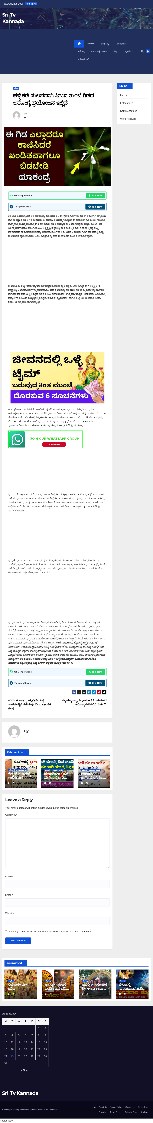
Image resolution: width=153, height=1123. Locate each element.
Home (91, 43)
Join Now (97, 195)
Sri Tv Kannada (20, 1093)
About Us (103, 1107)
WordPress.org (128, 119)
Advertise (103, 1112)
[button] (142, 51)
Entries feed (126, 103)
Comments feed (128, 111)
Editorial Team (131, 1112)
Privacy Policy (116, 1107)
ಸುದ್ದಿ (115, 51)
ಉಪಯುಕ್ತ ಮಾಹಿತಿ (99, 51)
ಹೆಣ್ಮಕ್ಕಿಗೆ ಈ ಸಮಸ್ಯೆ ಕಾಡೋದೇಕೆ (19, 776)
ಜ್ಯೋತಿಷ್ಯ (105, 43)
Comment (11, 814)
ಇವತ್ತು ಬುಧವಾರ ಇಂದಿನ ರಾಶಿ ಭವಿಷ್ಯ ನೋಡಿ (57, 988)
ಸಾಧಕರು (127, 51)
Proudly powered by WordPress (16, 1110)
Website (9, 913)
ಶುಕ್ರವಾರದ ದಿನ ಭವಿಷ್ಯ (17, 987)
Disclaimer (145, 1112)
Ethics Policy (144, 1107)
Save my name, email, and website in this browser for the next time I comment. (50, 931)
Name (9, 876)
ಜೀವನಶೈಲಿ (121, 43)
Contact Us (130, 1107)
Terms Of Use (116, 1112)
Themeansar (53, 1110)
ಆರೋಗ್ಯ (81, 51)
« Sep (24, 1070)
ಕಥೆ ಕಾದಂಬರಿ (83, 59)
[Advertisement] (38, 51)
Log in (123, 95)
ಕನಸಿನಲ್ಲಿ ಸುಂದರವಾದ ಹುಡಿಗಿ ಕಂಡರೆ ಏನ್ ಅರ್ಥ (132, 988)
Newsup (41, 1110)
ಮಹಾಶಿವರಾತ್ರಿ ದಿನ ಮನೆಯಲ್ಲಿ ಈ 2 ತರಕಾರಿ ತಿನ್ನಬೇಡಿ (56, 778)
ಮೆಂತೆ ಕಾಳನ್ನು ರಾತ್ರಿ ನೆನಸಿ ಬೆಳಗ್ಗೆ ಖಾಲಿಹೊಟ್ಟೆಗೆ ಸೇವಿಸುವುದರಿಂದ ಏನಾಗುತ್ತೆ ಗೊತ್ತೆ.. (29, 704)
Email (9, 895)
